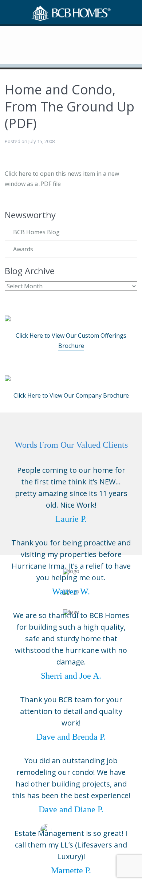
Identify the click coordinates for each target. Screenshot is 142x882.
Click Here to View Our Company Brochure (71, 395)
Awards (23, 249)
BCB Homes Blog (36, 232)
